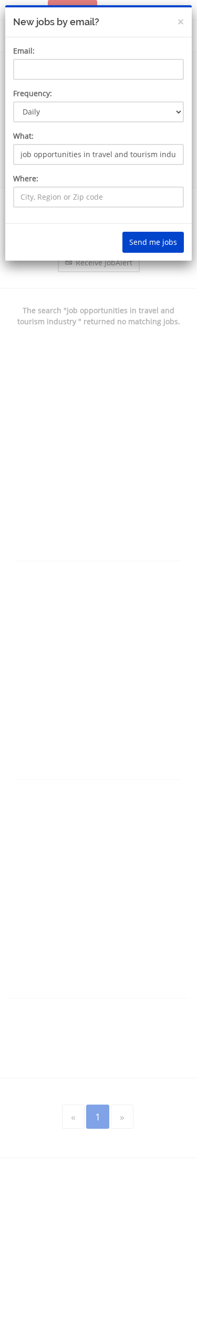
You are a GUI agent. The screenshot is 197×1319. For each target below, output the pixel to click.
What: (23, 136)
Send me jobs (153, 242)
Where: (25, 178)
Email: (24, 51)
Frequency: (32, 93)
